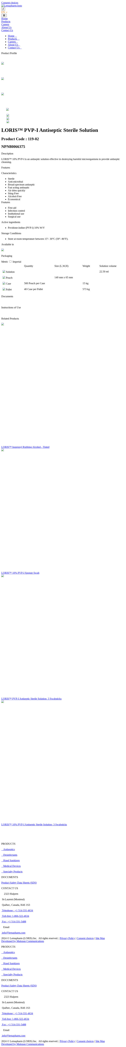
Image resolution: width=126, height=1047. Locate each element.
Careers (5, 24)
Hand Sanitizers (11, 860)
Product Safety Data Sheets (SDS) (19, 882)
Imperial (17, 261)
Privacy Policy (67, 938)
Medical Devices (12, 866)
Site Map (100, 938)
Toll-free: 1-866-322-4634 (15, 916)
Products (5, 21)
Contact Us (7, 30)
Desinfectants (10, 855)
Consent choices (9, 2)
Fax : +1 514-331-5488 (13, 921)
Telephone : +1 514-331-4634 (17, 910)
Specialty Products (12, 871)
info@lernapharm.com (13, 932)
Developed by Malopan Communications (22, 941)
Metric (5, 261)
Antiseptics (9, 849)
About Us (6, 27)
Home (4, 18)
